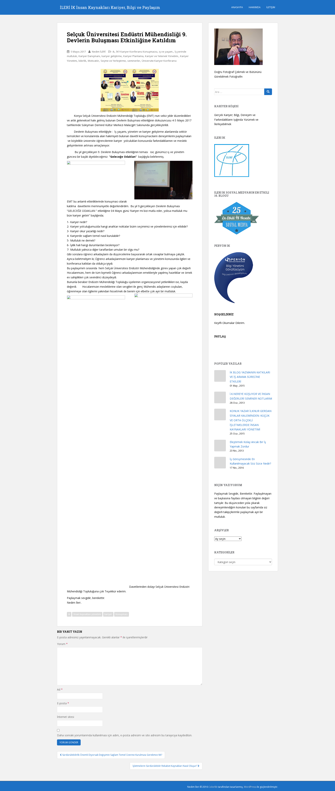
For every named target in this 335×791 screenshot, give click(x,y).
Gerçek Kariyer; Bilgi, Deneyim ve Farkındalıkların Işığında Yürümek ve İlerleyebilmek (236, 119)
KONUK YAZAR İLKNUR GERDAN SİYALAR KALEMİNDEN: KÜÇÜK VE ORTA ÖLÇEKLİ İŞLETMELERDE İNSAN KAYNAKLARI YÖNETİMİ (250, 420)
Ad (60, 689)
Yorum (62, 644)
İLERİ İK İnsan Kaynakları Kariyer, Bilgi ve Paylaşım (110, 7)
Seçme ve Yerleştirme (113, 60)
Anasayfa (237, 7)
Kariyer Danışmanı (89, 56)
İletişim (270, 7)
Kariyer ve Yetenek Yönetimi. (162, 56)
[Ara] (268, 91)
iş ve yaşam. (166, 51)
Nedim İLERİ (99, 51)
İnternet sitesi (65, 717)
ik (114, 51)
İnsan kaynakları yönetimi (87, 614)
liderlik (82, 60)
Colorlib (212, 786)
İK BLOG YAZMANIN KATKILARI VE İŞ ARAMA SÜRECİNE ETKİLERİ (250, 376)
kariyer (108, 614)
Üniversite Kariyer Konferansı (159, 60)
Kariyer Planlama (133, 56)
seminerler (133, 60)
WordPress (250, 786)
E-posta (63, 703)
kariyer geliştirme (112, 56)
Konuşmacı (122, 614)
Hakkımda (255, 7)
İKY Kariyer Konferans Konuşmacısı (136, 51)
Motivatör (93, 60)
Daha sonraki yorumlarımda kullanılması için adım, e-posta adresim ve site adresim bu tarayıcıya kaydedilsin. (124, 735)
